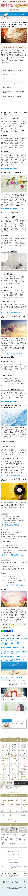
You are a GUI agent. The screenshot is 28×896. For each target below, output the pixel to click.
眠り (16, 683)
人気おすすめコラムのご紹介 (9, 105)
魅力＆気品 (3, 808)
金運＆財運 (3, 804)
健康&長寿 (3, 811)
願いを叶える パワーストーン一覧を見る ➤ (14, 624)
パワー (19, 680)
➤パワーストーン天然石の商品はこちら (12, 168)
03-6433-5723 (15, 860)
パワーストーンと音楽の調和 (9, 74)
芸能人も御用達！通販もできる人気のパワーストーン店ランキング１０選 (14, 639)
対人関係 (10, 811)
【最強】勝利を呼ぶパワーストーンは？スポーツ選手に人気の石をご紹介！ (14, 652)
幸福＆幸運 (10, 800)
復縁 (17, 808)
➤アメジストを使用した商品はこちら (11, 525)
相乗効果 (13, 683)
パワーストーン (23, 680)
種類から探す (3, 882)
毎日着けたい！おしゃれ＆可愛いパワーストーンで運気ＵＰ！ (14, 643)
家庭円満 (17, 811)
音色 (16, 684)
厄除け (3, 815)
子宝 (25, 808)
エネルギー (11, 680)
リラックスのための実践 (8, 79)
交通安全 (3, 819)
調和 (22, 683)
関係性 (25, 683)
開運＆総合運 (3, 800)
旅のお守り (10, 819)
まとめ (4, 100)
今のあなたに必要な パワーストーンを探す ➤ (14, 47)
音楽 (13, 684)
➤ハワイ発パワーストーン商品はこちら (12, 677)
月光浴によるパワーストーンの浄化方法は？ (14, 656)
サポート (15, 680)
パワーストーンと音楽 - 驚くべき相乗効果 (12, 96)
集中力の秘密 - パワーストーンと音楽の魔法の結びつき (13, 91)
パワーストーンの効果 (13, 678)
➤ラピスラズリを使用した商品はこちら (12, 555)
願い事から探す (16, 882)
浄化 (10, 815)
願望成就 (17, 800)
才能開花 (25, 804)
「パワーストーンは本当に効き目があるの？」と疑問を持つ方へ (12, 660)
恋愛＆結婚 (10, 808)
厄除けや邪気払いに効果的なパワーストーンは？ (14, 648)
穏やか (19, 683)
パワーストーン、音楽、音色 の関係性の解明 (13, 70)
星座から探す (20, 882)
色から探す (12, 882)
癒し (10, 683)
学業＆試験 (24, 811)
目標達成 (25, 800)
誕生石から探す (7, 882)
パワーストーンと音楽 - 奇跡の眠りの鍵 (11, 83)
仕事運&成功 (10, 804)
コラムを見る (25, 882)
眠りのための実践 (7, 87)
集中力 (11, 684)
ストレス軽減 (24, 815)
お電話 (8, 1)
